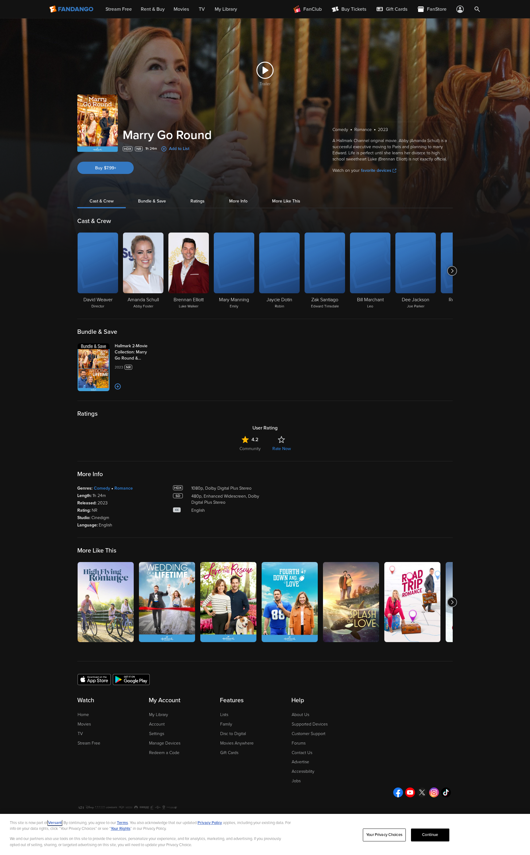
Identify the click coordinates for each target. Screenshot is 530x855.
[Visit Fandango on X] (422, 792)
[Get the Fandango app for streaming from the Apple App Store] (94, 679)
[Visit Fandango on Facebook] (398, 792)
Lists (224, 714)
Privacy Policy (210, 822)
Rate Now (281, 448)
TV (80, 733)
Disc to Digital (233, 733)
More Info (238, 201)
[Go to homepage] (72, 9)
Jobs (296, 781)
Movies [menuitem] (181, 9)
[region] (265, 834)
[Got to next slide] (452, 271)
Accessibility (303, 771)
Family (226, 724)
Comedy (102, 488)
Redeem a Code (164, 752)
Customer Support (308, 733)
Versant (55, 822)
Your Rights (120, 828)
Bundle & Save (152, 201)
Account (157, 724)
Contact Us (302, 752)
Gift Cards (229, 752)
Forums (298, 743)
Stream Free (89, 743)
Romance (123, 488)
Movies (84, 724)
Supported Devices (310, 724)
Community (250, 448)
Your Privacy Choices (384, 834)
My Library (158, 714)
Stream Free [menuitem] (119, 9)
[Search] (477, 9)
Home (83, 714)
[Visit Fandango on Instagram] (434, 792)
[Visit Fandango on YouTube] (410, 792)
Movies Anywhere (237, 743)
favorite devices (376, 170)
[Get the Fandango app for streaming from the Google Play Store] (131, 679)
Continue (430, 834)
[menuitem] (392, 9)
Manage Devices (164, 743)
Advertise (300, 761)
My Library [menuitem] (226, 9)
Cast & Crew (101, 201)
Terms (122, 822)
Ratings (197, 201)
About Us (300, 714)
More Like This (286, 201)
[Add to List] (118, 386)
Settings (156, 733)
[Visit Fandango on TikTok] (446, 792)
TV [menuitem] (202, 9)
